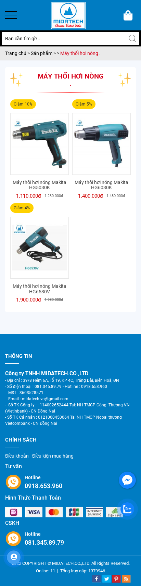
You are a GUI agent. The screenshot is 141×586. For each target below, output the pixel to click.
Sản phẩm (42, 53)
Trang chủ (16, 53)
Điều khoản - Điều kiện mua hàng (39, 456)
